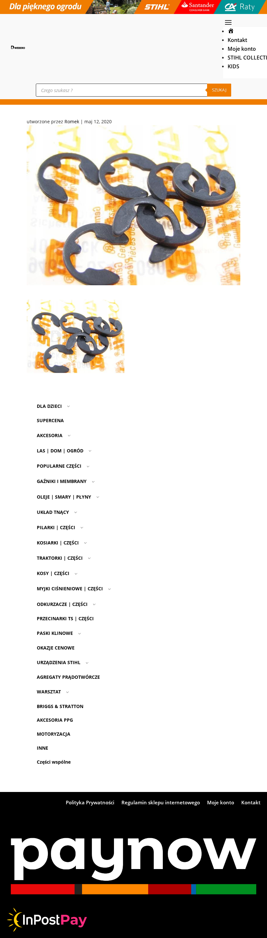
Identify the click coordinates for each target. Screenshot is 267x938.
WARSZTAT (49, 692)
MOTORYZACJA (53, 734)
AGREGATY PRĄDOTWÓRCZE (68, 677)
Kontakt (237, 40)
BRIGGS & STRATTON (60, 706)
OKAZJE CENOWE (56, 648)
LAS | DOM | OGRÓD (60, 451)
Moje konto (242, 48)
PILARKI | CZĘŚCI (56, 527)
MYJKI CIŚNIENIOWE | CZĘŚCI (70, 588)
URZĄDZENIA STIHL (58, 662)
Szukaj (219, 90)
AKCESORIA (50, 435)
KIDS (233, 66)
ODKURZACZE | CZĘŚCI (62, 604)
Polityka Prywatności (90, 803)
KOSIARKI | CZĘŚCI (58, 543)
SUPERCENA (50, 420)
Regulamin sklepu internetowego (160, 803)
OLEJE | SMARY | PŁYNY (64, 497)
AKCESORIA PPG (55, 720)
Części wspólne (54, 762)
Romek (71, 121)
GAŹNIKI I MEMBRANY (62, 481)
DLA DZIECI (49, 406)
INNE (42, 748)
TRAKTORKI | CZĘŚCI (60, 558)
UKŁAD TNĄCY (53, 512)
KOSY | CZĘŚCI (53, 573)
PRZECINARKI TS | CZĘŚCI (65, 618)
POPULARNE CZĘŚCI (59, 466)
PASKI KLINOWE (55, 633)
